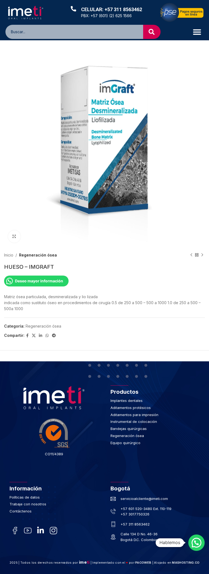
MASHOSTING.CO (185, 562)
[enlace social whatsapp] (47, 335)
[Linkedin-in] (40, 530)
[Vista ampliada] (14, 236)
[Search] (152, 32)
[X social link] (33, 335)
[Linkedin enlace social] (40, 335)
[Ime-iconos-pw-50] (53, 530)
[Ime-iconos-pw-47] (15, 530)
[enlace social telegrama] (53, 335)
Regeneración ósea (38, 255)
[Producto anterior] (191, 255)
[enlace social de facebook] (27, 335)
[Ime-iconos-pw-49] (27, 530)
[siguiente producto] (202, 255)
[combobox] (78, 32)
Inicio (8, 255)
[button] (197, 31)
